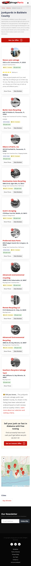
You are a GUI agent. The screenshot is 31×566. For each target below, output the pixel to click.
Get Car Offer (14, 40)
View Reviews (18, 91)
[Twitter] (15, 544)
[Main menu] (28, 3)
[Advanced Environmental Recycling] (15, 330)
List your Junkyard (15, 562)
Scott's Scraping (9, 211)
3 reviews (17, 156)
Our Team (15, 557)
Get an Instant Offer (14, 443)
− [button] (3, 461)
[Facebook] (11, 544)
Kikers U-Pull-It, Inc (11, 147)
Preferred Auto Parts (12, 240)
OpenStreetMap (20, 486)
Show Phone (7, 91)
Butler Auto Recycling (12, 110)
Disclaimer (15, 549)
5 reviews (17, 122)
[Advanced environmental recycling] (15, 267)
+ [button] (3, 458)
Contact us (15, 559)
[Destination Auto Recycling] (15, 173)
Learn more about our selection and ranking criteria (14, 410)
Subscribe (24, 521)
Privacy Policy (15, 554)
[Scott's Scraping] (15, 203)
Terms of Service (15, 552)
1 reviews (9, 67)
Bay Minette (7, 501)
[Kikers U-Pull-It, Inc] (15, 139)
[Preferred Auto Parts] (15, 233)
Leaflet (14, 486)
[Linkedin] (19, 544)
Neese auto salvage (11, 60)
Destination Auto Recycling (14, 181)
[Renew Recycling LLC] (15, 300)
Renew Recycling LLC (11, 307)
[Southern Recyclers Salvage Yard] (15, 362)
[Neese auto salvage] (15, 52)
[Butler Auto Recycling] (15, 102)
